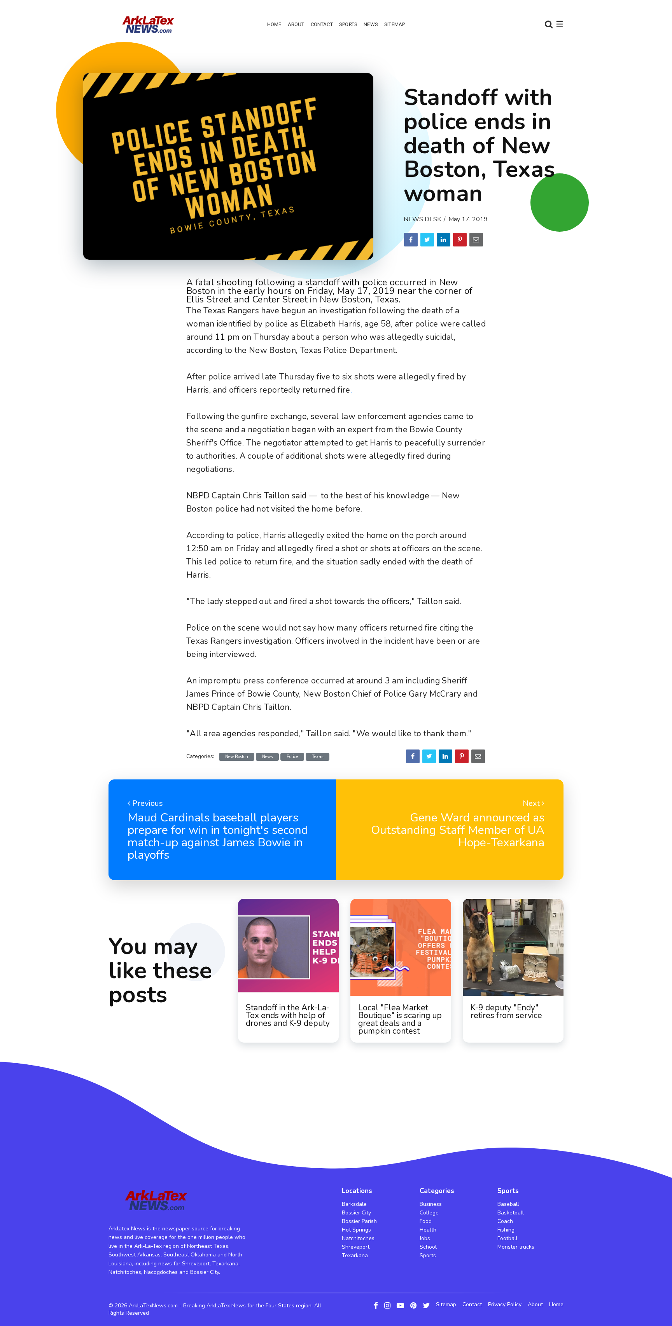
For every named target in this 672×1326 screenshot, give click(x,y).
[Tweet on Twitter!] (427, 239)
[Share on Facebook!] (411, 239)
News (371, 24)
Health (428, 1229)
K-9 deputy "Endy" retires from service (506, 1011)
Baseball (508, 1204)
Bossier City (356, 1212)
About (296, 24)
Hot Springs (356, 1229)
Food (426, 1221)
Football (507, 1238)
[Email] (476, 239)
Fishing (505, 1229)
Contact (322, 24)
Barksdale (354, 1204)
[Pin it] (460, 239)
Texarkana (355, 1255)
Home (274, 24)
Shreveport (355, 1247)
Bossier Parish (359, 1221)
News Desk (422, 219)
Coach (505, 1221)
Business (431, 1204)
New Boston (236, 757)
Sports (348, 24)
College (429, 1212)
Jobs (425, 1238)
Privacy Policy (505, 1304)
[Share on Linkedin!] (443, 239)
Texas (317, 757)
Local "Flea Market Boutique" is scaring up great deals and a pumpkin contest (400, 1019)
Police (292, 757)
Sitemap (394, 24)
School (428, 1247)
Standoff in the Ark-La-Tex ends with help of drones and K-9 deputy (288, 1015)
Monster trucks (515, 1247)
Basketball (510, 1212)
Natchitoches (358, 1238)
